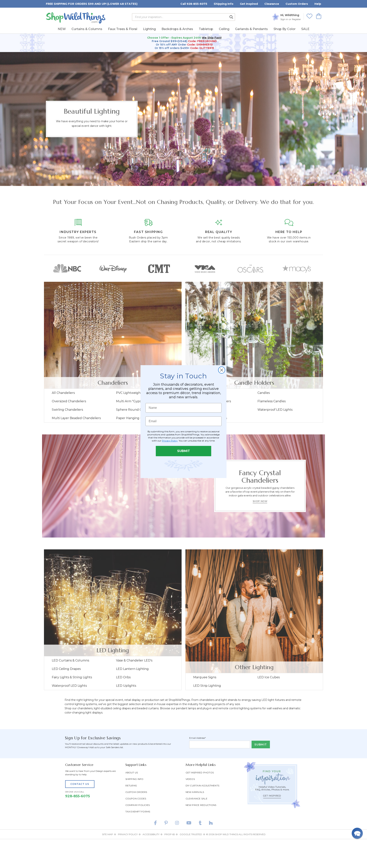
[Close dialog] (221, 370)
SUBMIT (183, 451)
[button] (357, 833)
